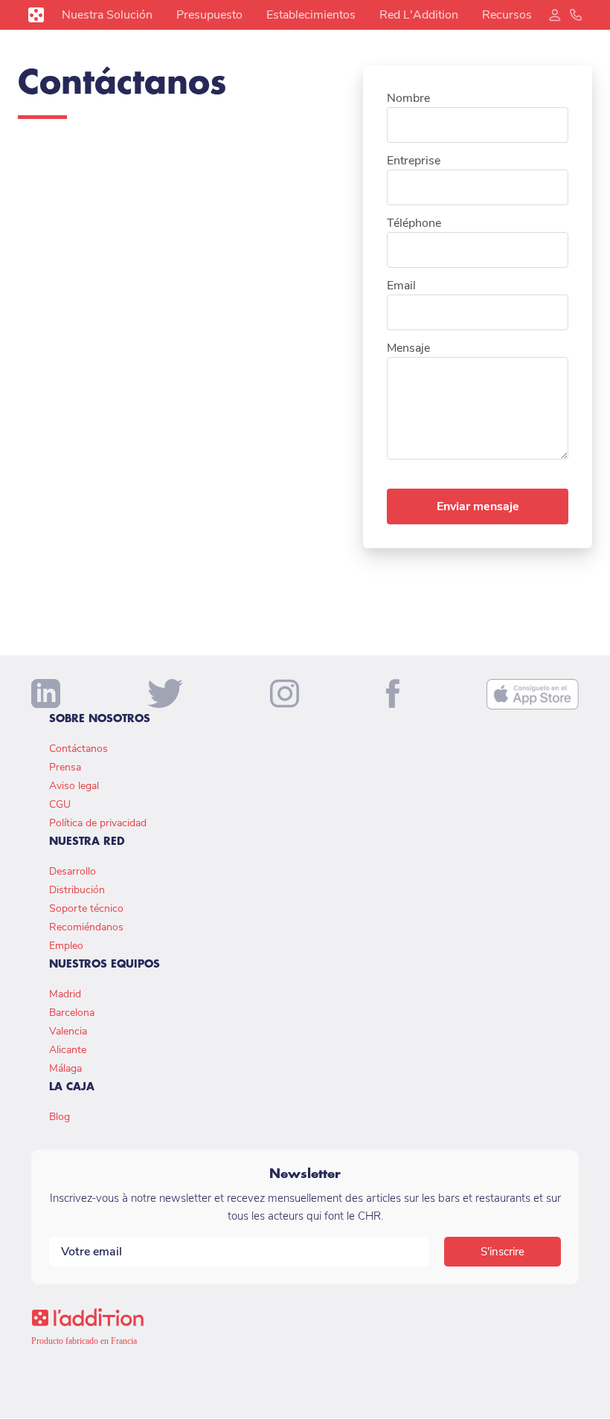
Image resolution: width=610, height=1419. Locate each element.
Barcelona (71, 1012)
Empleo (66, 946)
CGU (60, 804)
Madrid (65, 994)
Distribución (77, 890)
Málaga (65, 1068)
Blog (59, 1117)
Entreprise (413, 160)
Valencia (68, 1031)
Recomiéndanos (86, 927)
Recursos (507, 15)
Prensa (65, 767)
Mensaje (408, 348)
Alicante (67, 1050)
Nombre (408, 98)
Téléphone (414, 223)
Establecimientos (311, 15)
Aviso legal (74, 786)
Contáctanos (78, 748)
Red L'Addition (418, 15)
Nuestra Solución (107, 15)
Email (401, 285)
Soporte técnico (86, 908)
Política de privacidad (98, 823)
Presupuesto (209, 15)
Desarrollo (72, 871)
